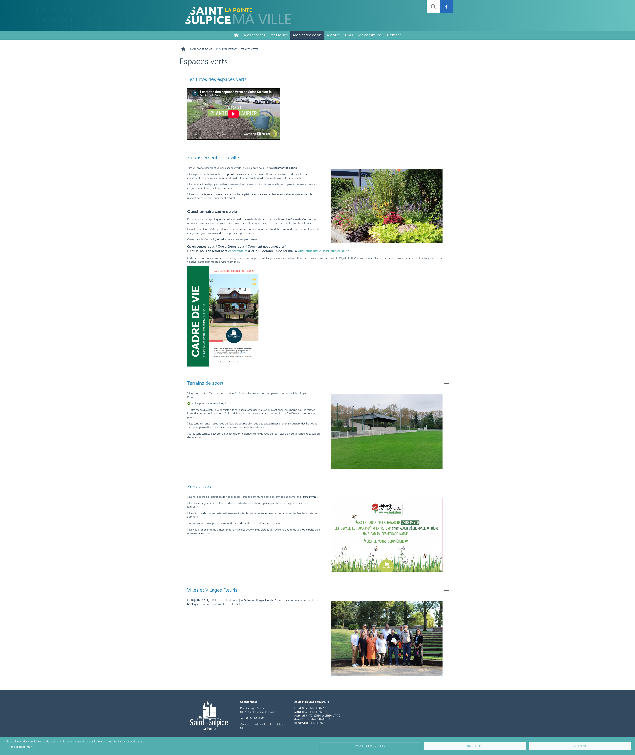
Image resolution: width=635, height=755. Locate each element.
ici (242, 604)
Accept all (579, 746)
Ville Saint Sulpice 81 (183, 49)
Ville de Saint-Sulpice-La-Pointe (236, 35)
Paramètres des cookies (370, 746)
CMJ (349, 35)
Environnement (226, 49)
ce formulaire (237, 251)
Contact (394, 35)
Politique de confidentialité (20, 746)
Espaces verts (249, 49)
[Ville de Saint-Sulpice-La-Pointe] (238, 14)
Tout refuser (475, 746)
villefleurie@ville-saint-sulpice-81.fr (323, 251)
